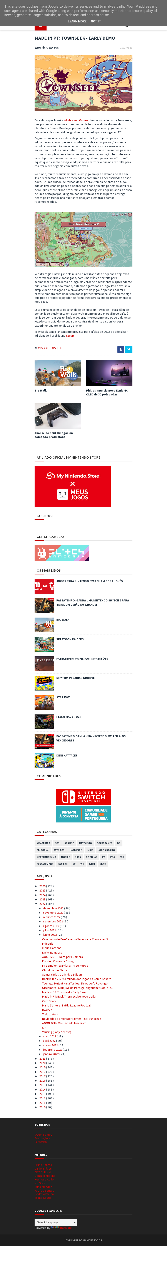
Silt (44, 1028)
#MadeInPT (44, 347)
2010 (42, 1107)
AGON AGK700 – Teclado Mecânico (64, 1023)
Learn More (77, 21)
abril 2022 (49, 1041)
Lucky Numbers (52, 952)
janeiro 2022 (51, 1054)
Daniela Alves (43, 1168)
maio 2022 (50, 1036)
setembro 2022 (53, 921)
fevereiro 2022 (53, 1050)
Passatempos (45, 864)
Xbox (103, 864)
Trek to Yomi (50, 1014)
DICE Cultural (43, 1172)
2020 (42, 1063)
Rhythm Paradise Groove (75, 678)
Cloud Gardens (51, 948)
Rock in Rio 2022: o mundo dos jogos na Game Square (76, 979)
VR (74, 864)
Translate (66, 1228)
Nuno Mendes (43, 1187)
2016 (42, 1080)
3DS (57, 843)
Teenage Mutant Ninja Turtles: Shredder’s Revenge (75, 983)
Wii (82, 864)
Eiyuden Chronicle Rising (58, 961)
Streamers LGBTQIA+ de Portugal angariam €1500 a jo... (77, 988)
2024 (42, 895)
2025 (42, 890)
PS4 (112, 857)
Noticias (91, 857)
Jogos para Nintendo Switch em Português (89, 581)
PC (60, 347)
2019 (42, 1067)
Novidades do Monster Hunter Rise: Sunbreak (71, 1019)
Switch (63, 864)
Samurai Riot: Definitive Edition (62, 974)
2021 (42, 1058)
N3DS (78, 857)
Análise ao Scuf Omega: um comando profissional (54, 435)
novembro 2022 (53, 913)
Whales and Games (76, 120)
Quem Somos (43, 1134)
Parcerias (41, 1142)
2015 (42, 1085)
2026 (42, 886)
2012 (42, 1098)
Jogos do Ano (106, 850)
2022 (42, 904)
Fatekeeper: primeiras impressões (82, 658)
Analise (69, 843)
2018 (42, 1072)
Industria (47, 944)
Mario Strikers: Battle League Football (66, 1005)
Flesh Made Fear (68, 717)
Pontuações (42, 1138)
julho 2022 (50, 930)
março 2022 (50, 1045)
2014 (42, 1089)
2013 (42, 1094)
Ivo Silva (40, 1183)
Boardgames (104, 843)
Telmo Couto (43, 1198)
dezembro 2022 (53, 908)
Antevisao (85, 843)
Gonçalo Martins (45, 1176)
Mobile (65, 857)
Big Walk (41, 390)
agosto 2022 (51, 926)
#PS (54, 347)
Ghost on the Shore (54, 970)
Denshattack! (66, 755)
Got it (96, 21)
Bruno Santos (43, 1165)
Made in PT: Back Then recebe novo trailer (69, 996)
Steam (70, 336)
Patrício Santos (44, 1190)
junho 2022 (50, 935)
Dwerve (47, 1010)
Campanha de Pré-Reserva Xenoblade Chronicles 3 (75, 939)
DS (118, 843)
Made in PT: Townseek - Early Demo (64, 992)
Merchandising (46, 857)
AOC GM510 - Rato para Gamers (62, 957)
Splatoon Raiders (70, 639)
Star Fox (63, 697)
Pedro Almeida (44, 1194)
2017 (42, 1076)
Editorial (43, 850)
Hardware (76, 850)
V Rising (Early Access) (56, 1032)
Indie (90, 850)
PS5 (122, 857)
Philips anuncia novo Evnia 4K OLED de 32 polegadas (107, 392)
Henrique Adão (44, 1179)
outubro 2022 (52, 917)
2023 (42, 899)
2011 (42, 1103)
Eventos (59, 850)
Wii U (92, 864)
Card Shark (49, 1001)
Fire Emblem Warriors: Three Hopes (65, 965)
